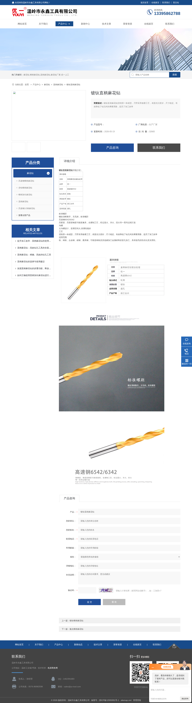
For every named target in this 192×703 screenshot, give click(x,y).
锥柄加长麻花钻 (25, 194)
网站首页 (22, 24)
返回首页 (144, 2)
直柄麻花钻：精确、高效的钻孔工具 (34, 254)
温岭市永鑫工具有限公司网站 (35, 2)
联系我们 (166, 2)
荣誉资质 (127, 24)
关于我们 (43, 24)
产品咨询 (112, 147)
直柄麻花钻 (58, 84)
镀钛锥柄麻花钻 (76, 620)
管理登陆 (137, 700)
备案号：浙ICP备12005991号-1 (105, 700)
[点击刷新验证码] (106, 590)
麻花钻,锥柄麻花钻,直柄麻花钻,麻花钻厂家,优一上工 (46, 75)
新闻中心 (85, 24)
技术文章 (106, 24)
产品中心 (62, 24)
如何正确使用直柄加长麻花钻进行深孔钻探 (34, 275)
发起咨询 (185, 699)
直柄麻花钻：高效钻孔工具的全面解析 (34, 248)
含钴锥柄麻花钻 (25, 188)
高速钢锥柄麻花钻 (26, 181)
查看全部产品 (24, 215)
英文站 (176, 2)
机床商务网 (53, 668)
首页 (27, 84)
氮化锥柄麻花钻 (76, 629)
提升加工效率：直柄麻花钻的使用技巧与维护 (34, 241)
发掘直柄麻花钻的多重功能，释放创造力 (34, 268)
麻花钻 (47, 84)
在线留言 (155, 2)
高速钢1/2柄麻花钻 (26, 208)
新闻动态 (78, 644)
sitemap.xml (126, 700)
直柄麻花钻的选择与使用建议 (31, 261)
